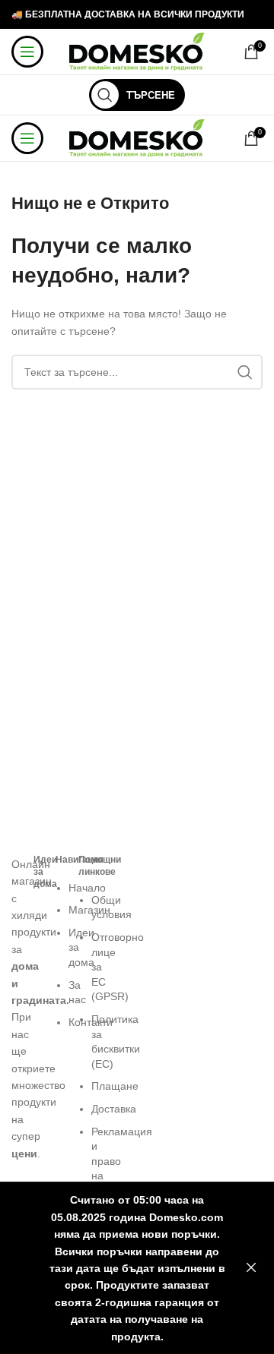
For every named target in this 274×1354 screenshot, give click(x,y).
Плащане (115, 1086)
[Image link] (14, 847)
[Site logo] (137, 51)
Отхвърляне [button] (251, 1268)
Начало (87, 888)
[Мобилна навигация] (27, 51)
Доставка (113, 1109)
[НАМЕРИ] (245, 372)
